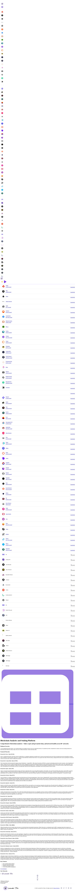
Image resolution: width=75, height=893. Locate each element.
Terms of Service (56, 888)
